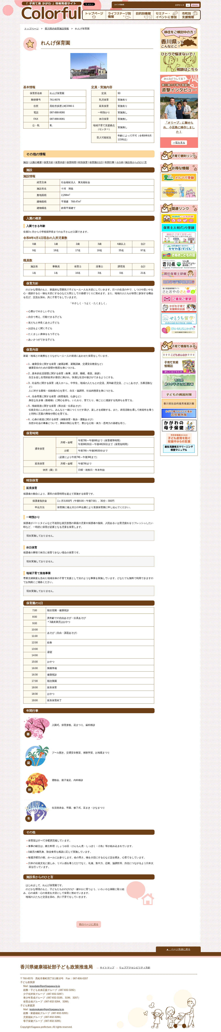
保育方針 (48, 162)
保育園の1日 (96, 162)
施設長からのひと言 (136, 162)
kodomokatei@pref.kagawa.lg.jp (47, 1009)
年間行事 (109, 162)
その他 (119, 162)
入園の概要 (36, 162)
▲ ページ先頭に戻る (178, 949)
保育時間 (71, 162)
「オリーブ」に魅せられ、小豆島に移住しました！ (179, 127)
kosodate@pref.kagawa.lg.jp (45, 986)
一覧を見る (179, 142)
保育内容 (60, 162)
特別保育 (83, 162)
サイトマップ (107, 967)
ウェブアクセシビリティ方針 (134, 967)
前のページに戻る (88, 924)
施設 (25, 162)
